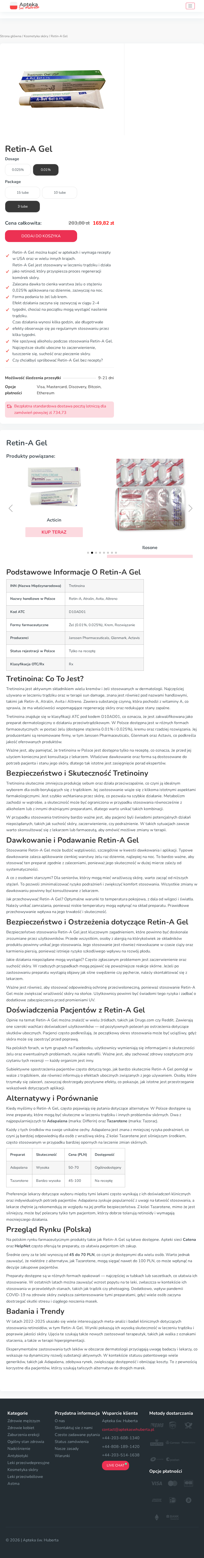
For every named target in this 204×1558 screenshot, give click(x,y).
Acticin (54, 520)
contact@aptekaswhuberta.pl (128, 1429)
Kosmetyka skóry (36, 36)
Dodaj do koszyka (41, 236)
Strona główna (10, 36)
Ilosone (149, 547)
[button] (54, 532)
